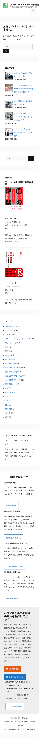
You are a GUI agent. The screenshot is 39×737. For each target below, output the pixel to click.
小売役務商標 (10, 392)
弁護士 (7, 396)
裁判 (7, 417)
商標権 (7, 355)
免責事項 (25, 722)
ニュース (8, 334)
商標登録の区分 (11, 363)
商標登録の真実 (12, 598)
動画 (7, 347)
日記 (7, 405)
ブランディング (11, 343)
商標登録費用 (11, 505)
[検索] (6, 51)
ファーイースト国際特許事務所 (24, 4)
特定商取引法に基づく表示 (12, 722)
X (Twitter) (19, 725)
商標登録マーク (11, 384)
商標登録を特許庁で (12, 380)
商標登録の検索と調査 (13, 368)
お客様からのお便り (12, 326)
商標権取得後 (10, 359)
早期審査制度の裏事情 (14, 566)
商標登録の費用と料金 (13, 376)
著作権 (7, 413)
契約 (7, 388)
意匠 (7, 401)
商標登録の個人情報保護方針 (19, 718)
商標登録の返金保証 (13, 538)
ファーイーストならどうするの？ (17, 339)
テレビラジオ (10, 330)
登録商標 (8, 409)
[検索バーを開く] (27, 10)
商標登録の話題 (11, 372)
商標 (7, 351)
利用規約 (32, 722)
